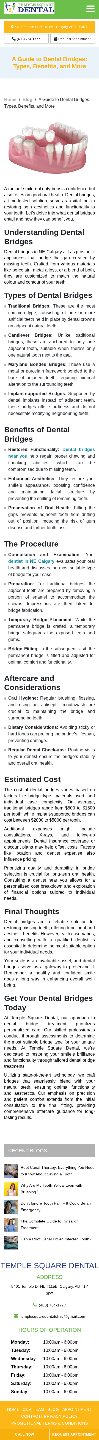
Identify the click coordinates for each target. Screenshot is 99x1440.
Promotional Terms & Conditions (49, 1423)
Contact (31, 1416)
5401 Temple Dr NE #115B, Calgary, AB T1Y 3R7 (51, 27)
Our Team (33, 1409)
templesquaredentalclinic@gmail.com (52, 1316)
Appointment (77, 1409)
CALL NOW (24, 1434)
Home (10, 99)
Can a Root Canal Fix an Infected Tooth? (56, 1239)
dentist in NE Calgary (31, 561)
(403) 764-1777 (52, 1305)
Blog (27, 99)
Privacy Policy (61, 1416)
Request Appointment (74, 39)
